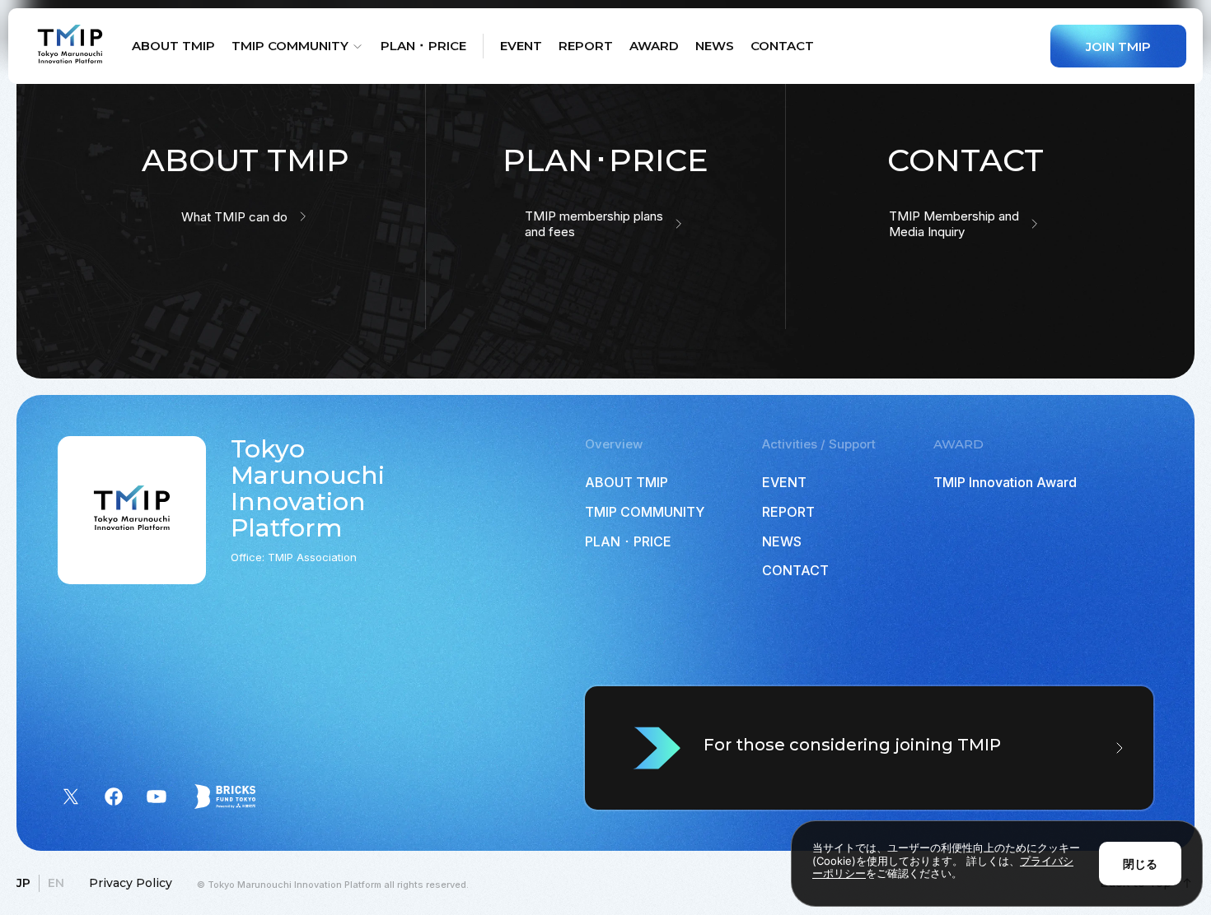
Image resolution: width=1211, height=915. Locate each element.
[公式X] (71, 796)
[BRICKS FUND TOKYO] (224, 796)
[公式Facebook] (114, 796)
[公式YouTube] (156, 796)
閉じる (1140, 864)
